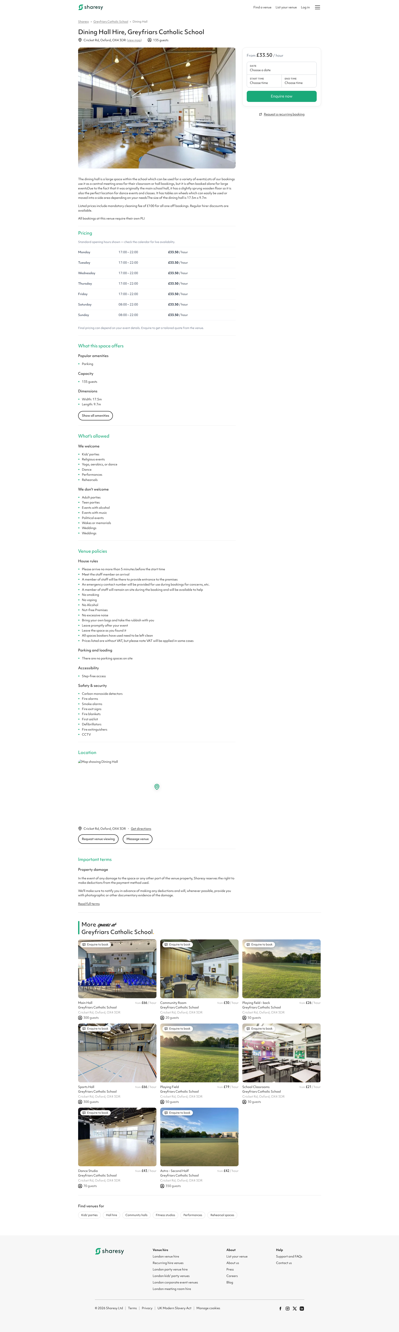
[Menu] (317, 7)
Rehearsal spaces (222, 1215)
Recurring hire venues (168, 1263)
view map (134, 40)
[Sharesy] (90, 7)
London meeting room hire (172, 1289)
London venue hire (166, 1256)
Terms (132, 1308)
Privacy (147, 1308)
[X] (294, 1308)
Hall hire (111, 1215)
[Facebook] (280, 1308)
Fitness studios (165, 1215)
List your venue (286, 7)
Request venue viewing (98, 839)
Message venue (138, 839)
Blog (229, 1282)
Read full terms (89, 904)
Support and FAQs (289, 1256)
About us (232, 1263)
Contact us (284, 1263)
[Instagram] (287, 1308)
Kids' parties (89, 1215)
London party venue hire (170, 1269)
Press (230, 1269)
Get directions (141, 829)
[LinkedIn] (301, 1308)
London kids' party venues (171, 1276)
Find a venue (262, 7)
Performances (192, 1215)
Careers (232, 1276)
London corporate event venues (175, 1282)
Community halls (136, 1215)
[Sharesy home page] (109, 1251)
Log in (305, 7)
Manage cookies (208, 1308)
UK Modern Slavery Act (174, 1308)
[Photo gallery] (157, 108)
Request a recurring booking (284, 114)
